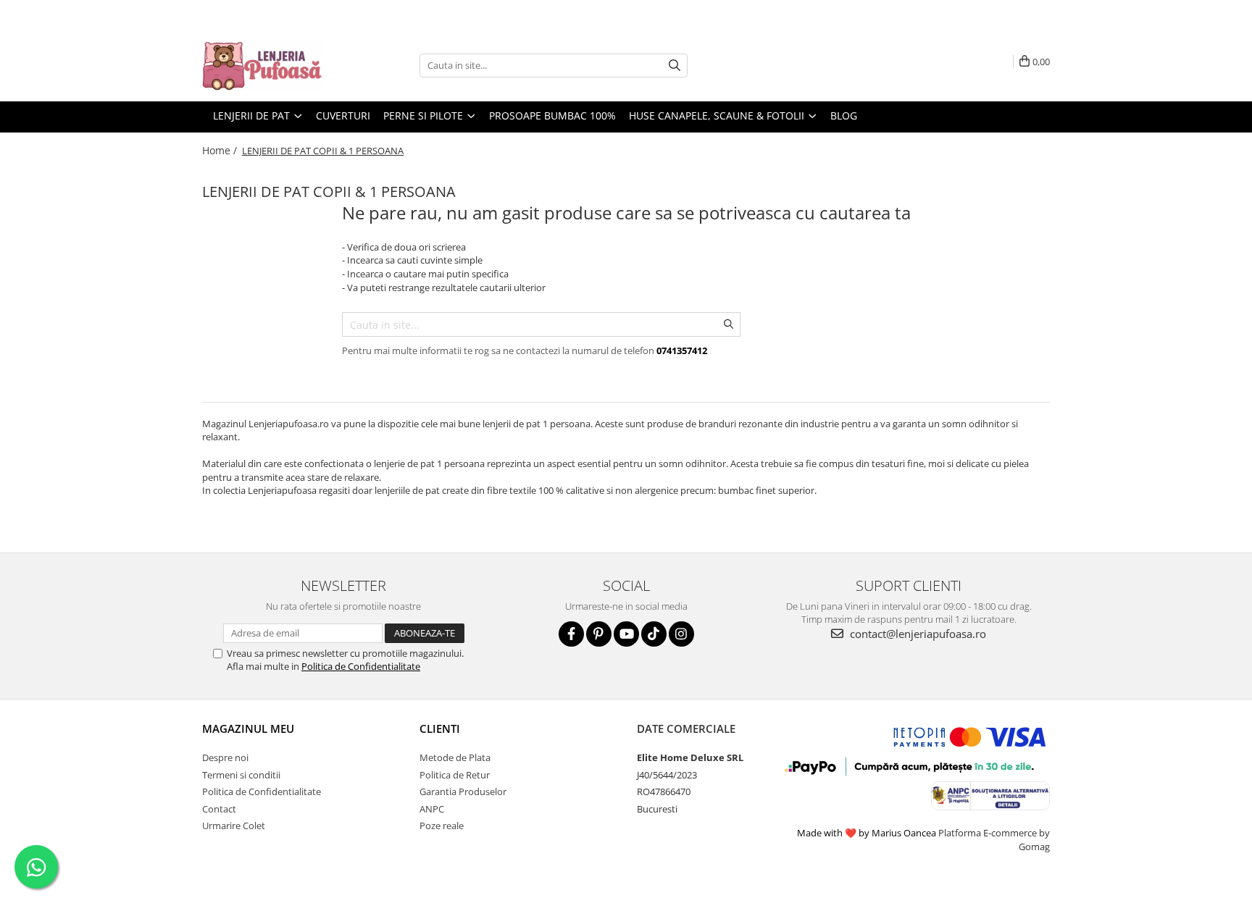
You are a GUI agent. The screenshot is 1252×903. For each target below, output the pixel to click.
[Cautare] (675, 65)
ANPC (432, 808)
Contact (219, 808)
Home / (221, 150)
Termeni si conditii (241, 774)
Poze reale (442, 825)
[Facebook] (571, 634)
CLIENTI (440, 728)
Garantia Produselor (463, 791)
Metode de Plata (455, 757)
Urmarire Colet (233, 825)
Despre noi (225, 757)
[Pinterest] (599, 634)
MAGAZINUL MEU (248, 728)
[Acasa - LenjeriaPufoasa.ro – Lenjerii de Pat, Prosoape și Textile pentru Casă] (274, 65)
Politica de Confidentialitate (360, 666)
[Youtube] (626, 634)
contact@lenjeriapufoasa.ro (916, 633)
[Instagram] (681, 634)
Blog (843, 115)
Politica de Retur (455, 774)
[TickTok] (654, 634)
